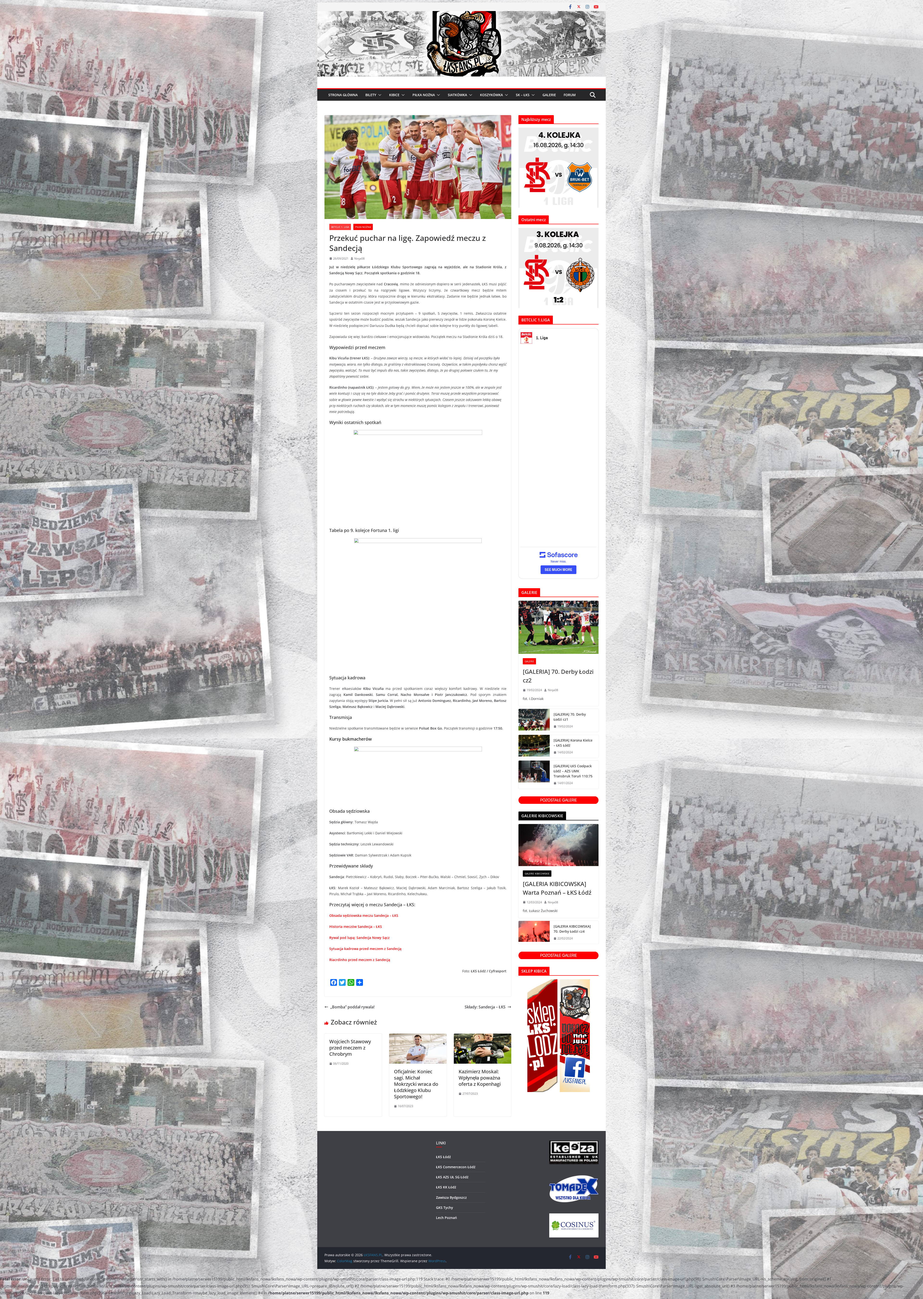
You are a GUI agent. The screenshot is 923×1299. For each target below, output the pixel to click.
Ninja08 (359, 258)
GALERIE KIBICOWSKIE (537, 873)
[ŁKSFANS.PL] (461, 14)
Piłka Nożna (363, 227)
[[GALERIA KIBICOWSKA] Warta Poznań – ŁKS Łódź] (558, 845)
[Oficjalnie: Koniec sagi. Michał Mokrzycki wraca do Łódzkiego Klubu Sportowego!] (418, 1037)
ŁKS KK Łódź (446, 1187)
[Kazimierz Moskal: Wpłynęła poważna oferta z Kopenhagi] (482, 1037)
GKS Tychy (444, 1207)
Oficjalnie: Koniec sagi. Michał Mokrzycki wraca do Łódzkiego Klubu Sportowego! (416, 1084)
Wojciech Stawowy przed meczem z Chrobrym (350, 1047)
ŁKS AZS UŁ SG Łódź (452, 1177)
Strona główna (343, 95)
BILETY (370, 95)
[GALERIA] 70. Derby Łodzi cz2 (558, 676)
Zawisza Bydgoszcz (451, 1197)
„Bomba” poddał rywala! (352, 1007)
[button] (378, 95)
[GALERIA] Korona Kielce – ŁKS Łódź (573, 743)
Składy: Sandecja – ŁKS (485, 1007)
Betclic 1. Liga (340, 227)
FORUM (570, 95)
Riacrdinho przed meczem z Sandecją (359, 959)
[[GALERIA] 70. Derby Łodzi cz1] (534, 720)
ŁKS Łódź (443, 1157)
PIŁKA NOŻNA (423, 95)
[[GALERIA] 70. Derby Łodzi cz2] (558, 627)
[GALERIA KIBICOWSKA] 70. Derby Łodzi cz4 (572, 929)
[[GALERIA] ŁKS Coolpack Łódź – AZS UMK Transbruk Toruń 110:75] (534, 775)
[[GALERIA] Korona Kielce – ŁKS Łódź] (534, 746)
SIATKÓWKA (457, 95)
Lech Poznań (446, 1217)
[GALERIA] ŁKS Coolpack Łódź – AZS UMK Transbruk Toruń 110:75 (573, 771)
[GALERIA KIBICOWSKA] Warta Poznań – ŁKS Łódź (557, 888)
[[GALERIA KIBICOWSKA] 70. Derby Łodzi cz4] (534, 932)
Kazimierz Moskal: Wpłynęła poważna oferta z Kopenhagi (480, 1077)
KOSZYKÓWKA (491, 95)
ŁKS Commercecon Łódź (455, 1167)
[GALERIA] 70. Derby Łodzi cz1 (570, 717)
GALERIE (549, 95)
